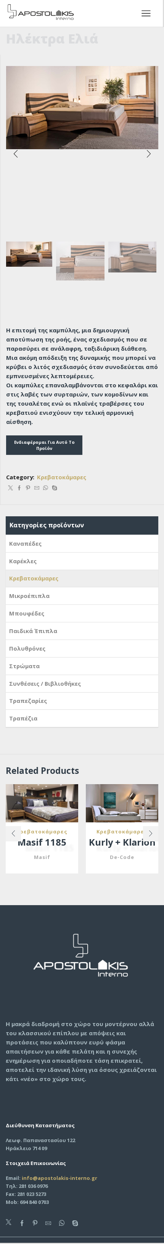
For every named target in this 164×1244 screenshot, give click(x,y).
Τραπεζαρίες (28, 700)
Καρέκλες (23, 561)
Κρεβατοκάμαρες (61, 477)
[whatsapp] (45, 488)
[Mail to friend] (36, 488)
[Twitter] (10, 488)
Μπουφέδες (26, 613)
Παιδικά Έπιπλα (33, 631)
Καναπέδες (25, 543)
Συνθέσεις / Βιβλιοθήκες (45, 683)
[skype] (53, 488)
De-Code (122, 857)
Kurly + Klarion (122, 842)
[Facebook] (19, 488)
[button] (15, 153)
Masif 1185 (42, 842)
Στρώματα (24, 666)
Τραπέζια (23, 718)
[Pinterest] (28, 488)
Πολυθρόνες (27, 648)
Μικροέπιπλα (29, 595)
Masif (42, 857)
